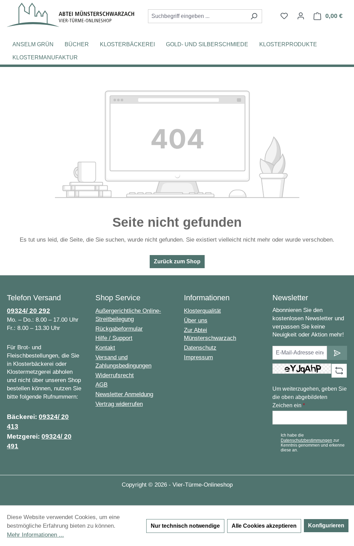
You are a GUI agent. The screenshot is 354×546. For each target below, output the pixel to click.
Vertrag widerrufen (119, 404)
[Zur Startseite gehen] (70, 15)
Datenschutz (200, 347)
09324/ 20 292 (28, 310)
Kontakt (105, 347)
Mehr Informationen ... (35, 535)
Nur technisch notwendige (185, 526)
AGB (101, 384)
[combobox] (197, 16)
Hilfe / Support (113, 338)
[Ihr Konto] (300, 16)
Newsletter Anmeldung (124, 394)
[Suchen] (254, 16)
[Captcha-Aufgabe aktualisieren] (339, 370)
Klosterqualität (202, 311)
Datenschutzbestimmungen (306, 440)
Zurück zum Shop (177, 261)
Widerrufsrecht (114, 375)
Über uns (195, 320)
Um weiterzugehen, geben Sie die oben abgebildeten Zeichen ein (309, 397)
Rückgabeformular (119, 328)
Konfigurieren (326, 525)
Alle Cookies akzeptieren (264, 526)
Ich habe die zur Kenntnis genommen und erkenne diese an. (313, 442)
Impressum (198, 357)
